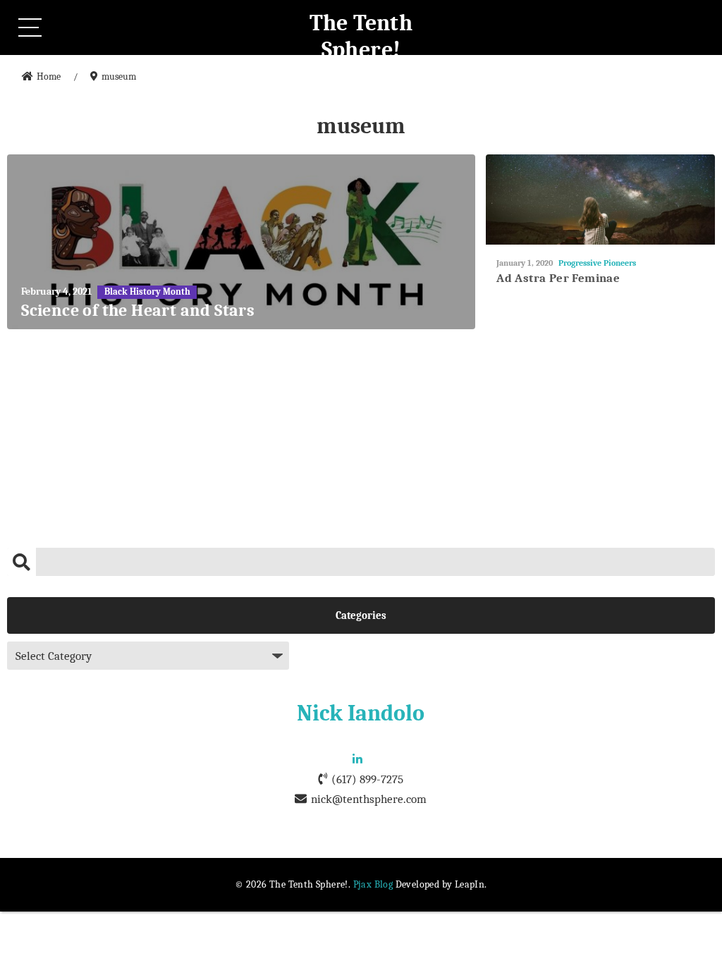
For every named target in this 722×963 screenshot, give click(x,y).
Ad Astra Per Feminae (558, 278)
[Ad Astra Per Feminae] (600, 199)
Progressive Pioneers (597, 263)
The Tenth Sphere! (361, 36)
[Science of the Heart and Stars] (241, 241)
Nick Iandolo (360, 713)
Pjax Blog (373, 884)
